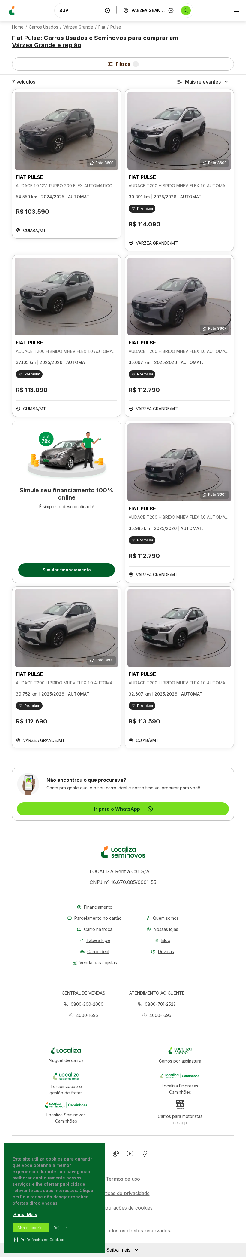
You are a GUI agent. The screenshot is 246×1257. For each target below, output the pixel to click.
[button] (83, 1015)
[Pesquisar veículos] (186, 10)
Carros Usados (43, 27)
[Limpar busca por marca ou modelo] (107, 11)
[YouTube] (130, 1155)
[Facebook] (144, 1155)
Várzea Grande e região (46, 45)
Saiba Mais (25, 1214)
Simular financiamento (67, 569)
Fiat (101, 27)
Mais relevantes (203, 82)
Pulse (115, 27)
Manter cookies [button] (31, 1227)
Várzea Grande (78, 27)
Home (18, 27)
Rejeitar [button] (60, 1227)
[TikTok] (115, 1155)
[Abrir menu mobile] (236, 10)
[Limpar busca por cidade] (171, 11)
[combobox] (80, 10)
